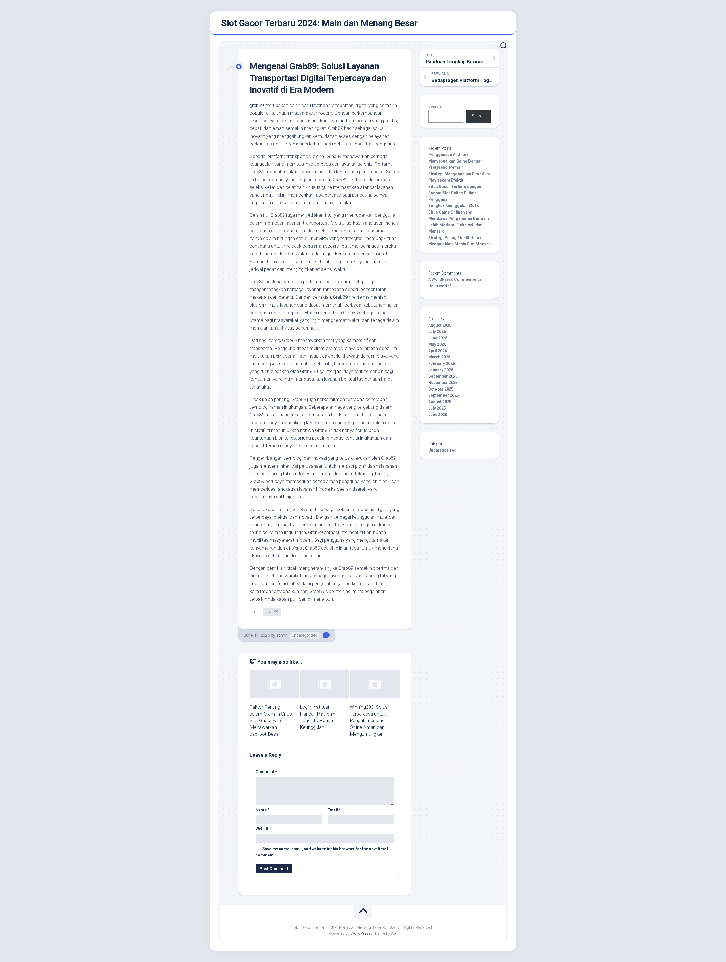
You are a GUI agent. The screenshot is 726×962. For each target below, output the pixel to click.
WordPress (361, 933)
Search (434, 106)
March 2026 (439, 357)
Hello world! (439, 286)
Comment (266, 771)
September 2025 (443, 395)
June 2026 (437, 338)
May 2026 (437, 344)
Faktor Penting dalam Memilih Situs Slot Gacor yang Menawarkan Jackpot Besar (271, 720)
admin (282, 635)
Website (263, 828)
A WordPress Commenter (452, 279)
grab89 (257, 105)
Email (334, 810)
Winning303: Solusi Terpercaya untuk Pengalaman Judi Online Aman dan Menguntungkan (369, 720)
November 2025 (443, 382)
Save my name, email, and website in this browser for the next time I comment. (322, 852)
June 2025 (437, 414)
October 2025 (440, 389)
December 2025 (443, 376)
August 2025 (439, 402)
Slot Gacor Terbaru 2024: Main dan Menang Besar (319, 23)
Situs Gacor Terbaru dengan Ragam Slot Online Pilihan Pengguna (454, 193)
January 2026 (440, 370)
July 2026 (437, 331)
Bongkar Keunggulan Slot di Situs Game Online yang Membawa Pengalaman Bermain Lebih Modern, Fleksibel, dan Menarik (458, 218)
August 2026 (439, 325)
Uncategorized (304, 635)
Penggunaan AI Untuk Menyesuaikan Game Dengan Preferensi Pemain (455, 161)
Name (262, 810)
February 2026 (441, 363)
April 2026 (437, 351)
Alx (393, 933)
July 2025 (437, 408)
